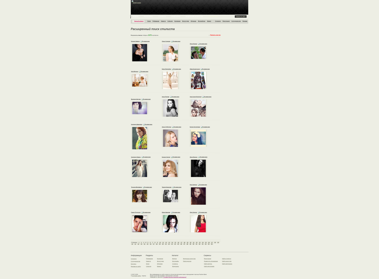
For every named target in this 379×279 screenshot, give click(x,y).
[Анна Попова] (170, 116)
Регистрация (226, 21)
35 (147, 244)
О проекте (218, 21)
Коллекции (177, 21)
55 (208, 244)
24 (203, 242)
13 (169, 242)
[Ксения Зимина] (139, 61)
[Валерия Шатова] (139, 113)
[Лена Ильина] (198, 58)
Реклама (245, 21)
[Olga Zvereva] (198, 232)
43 (172, 244)
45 (178, 244)
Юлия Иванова (166, 212)
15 (175, 242)
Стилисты (162, 16)
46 (181, 244)
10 (160, 242)
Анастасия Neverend (195, 96)
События (170, 21)
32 (138, 244)
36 (150, 244)
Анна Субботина (166, 127)
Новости (163, 21)
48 (187, 244)
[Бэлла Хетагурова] (198, 146)
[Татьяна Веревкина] (139, 202)
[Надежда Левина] (139, 176)
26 (209, 242)
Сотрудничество (236, 21)
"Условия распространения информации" (174, 277)
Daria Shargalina (166, 69)
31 (135, 244)
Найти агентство (226, 261)
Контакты (133, 264)
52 (199, 244)
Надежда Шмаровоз (136, 124)
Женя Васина (193, 157)
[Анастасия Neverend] (198, 116)
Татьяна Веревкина (136, 187)
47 (184, 244)
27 (212, 242)
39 (159, 244)
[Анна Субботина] (170, 146)
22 (196, 242)
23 (199, 242)
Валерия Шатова (136, 99)
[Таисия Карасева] (170, 202)
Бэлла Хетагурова (195, 127)
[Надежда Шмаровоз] (139, 149)
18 (184, 242)
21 (193, 242)
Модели (135, 16)
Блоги (149, 21)
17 (181, 242)
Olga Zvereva (193, 212)
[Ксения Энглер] (170, 176)
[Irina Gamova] (198, 204)
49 (190, 244)
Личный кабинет (139, 21)
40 (163, 244)
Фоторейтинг (201, 21)
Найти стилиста (226, 258)
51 (196, 244)
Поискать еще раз (215, 35)
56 (211, 244)
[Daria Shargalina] (170, 88)
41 (166, 244)
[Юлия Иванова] (170, 232)
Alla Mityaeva (134, 71)
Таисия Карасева (166, 187)
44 (175, 244)
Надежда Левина (136, 157)
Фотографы (148, 16)
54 (205, 244)
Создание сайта (136, 276)
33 (141, 244)
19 (187, 242)
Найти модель (208, 264)
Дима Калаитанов (195, 69)
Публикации (155, 21)
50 (193, 244)
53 (202, 244)
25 (206, 242)
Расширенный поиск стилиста (153, 29)
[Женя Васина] (198, 176)
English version (137, 2)
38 (156, 244)
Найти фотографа (209, 266)
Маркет (209, 21)
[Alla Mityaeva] (139, 86)
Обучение (193, 21)
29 (218, 242)
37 (153, 244)
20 (190, 242)
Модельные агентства (194, 16)
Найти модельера (227, 264)
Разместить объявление (211, 261)
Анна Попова (165, 96)
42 (169, 244)
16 (178, 242)
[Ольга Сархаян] (170, 61)
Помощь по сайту (241, 16)
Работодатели (187, 261)
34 (144, 244)
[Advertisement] (190, 4)
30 (132, 244)
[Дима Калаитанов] (198, 88)
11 (163, 242)
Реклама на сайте (136, 266)
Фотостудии (185, 21)
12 (166, 242)
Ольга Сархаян (166, 41)
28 (215, 242)
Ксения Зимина (135, 41)
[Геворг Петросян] (139, 232)
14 (172, 242)
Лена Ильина (193, 44)
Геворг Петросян (136, 212)
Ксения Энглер (166, 157)
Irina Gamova (193, 184)
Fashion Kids (213, 16)
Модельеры (175, 16)
